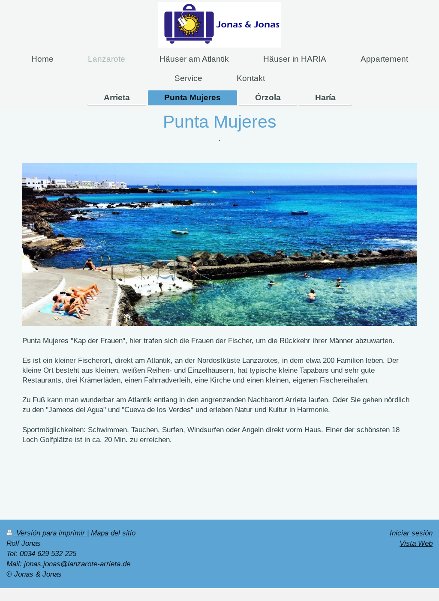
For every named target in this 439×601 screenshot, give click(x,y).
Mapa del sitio (113, 533)
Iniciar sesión (411, 533)
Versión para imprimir (50, 533)
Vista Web (416, 543)
